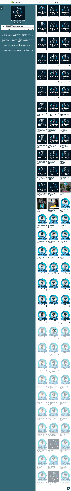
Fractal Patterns (51, 321)
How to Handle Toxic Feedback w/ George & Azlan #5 (41, 146)
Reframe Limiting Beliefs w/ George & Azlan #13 (52, 98)
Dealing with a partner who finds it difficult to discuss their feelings (52, 483)
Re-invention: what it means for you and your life (41, 451)
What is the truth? (63, 370)
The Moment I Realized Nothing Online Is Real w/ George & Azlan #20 (41, 66)
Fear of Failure (51, 450)
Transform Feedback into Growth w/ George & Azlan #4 (52, 146)
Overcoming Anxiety (52, 418)
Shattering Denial (40, 321)
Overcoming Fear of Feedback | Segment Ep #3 (64, 146)
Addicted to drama (40, 305)
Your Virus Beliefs (63, 241)
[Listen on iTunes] (17, 23)
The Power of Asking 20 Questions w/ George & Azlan (64, 82)
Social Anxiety (62, 338)
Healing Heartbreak (63, 257)
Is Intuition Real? (40, 289)
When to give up (40, 370)
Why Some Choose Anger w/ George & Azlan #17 (63, 66)
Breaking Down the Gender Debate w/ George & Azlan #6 (52, 130)
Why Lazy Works (40, 354)
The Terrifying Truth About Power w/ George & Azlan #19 (52, 66)
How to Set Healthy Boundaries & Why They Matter (40, 34)
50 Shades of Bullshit (41, 386)
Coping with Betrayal (41, 273)
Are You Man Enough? (41, 338)
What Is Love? (62, 434)
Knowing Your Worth (52, 241)
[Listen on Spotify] (20, 23)
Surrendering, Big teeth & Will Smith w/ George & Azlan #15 (52, 82)
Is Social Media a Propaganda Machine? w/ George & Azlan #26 (52, 18)
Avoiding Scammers (40, 241)
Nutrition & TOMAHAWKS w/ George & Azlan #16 (40, 82)
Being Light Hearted (52, 289)
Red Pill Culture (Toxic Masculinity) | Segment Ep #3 (41, 162)
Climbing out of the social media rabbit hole (40, 435)
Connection (62, 193)
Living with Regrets (52, 305)
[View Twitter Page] (1, 9)
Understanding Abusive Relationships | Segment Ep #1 (64, 178)
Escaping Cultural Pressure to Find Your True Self (41, 130)
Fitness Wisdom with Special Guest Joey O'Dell (41, 226)
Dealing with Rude (51, 257)
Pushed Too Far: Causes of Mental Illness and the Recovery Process (41, 258)
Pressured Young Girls (52, 273)
